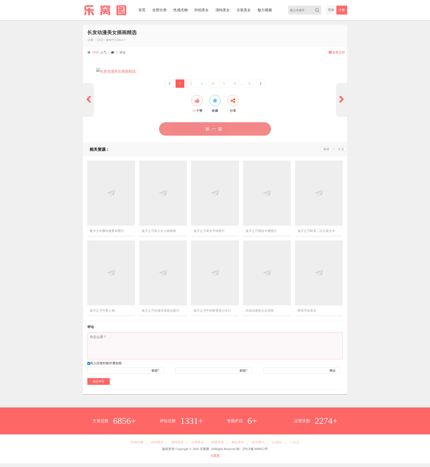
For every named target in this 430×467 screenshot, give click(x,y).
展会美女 (238, 442)
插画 (326, 149)
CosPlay (277, 442)
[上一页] (88, 100)
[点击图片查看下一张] (215, 71)
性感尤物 (180, 10)
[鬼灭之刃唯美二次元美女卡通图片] (319, 193)
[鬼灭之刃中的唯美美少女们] (215, 272)
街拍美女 (201, 10)
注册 (342, 10)
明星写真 (217, 442)
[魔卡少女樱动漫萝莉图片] (111, 193)
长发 (341, 149)
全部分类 (159, 10)
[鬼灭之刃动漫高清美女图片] (163, 272)
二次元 (99, 40)
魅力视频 (265, 10)
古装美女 (243, 10)
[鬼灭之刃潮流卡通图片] (267, 193)
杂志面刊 (258, 442)
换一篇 (215, 129)
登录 (331, 10)
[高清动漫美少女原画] (267, 272)
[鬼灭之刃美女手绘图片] (215, 193)
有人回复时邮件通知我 (106, 363)
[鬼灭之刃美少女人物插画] (163, 193)
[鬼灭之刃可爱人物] (111, 272)
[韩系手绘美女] (319, 272)
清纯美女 (222, 10)
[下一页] (341, 100)
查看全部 (338, 52)
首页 (142, 10)
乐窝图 (215, 455)
